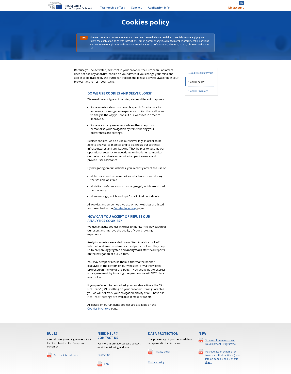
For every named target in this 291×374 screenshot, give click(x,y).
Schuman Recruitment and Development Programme (220, 341)
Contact (136, 7)
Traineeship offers (112, 7)
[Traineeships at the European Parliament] (72, 5)
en (241, 3)
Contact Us (104, 355)
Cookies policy (156, 362)
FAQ (106, 363)
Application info (159, 7)
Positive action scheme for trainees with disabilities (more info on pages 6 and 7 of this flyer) (223, 357)
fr (235, 3)
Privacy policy (162, 351)
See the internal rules (66, 355)
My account (236, 7)
